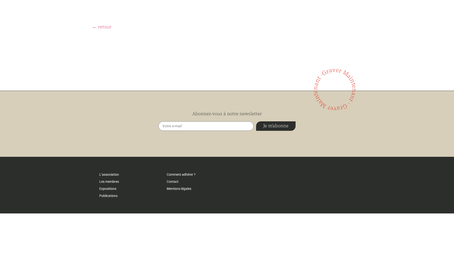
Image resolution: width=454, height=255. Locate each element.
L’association (109, 174)
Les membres (109, 181)
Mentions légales (179, 189)
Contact (173, 181)
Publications (108, 196)
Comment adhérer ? (181, 174)
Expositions (107, 189)
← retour (101, 27)
